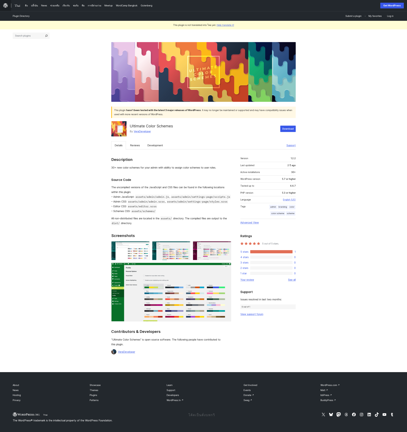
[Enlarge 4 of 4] (226, 267)
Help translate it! (225, 25)
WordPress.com (330, 385)
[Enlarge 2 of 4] (186, 245)
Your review (247, 279)
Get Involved (250, 385)
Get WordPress (392, 5)
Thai (45, 415)
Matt (324, 390)
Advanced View (249, 222)
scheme (290, 213)
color (292, 207)
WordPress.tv (175, 400)
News (16, 390)
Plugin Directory (21, 16)
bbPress (326, 395)
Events (247, 390)
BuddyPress (328, 400)
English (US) (289, 199)
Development (155, 145)
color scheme (277, 213)
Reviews (135, 145)
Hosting (17, 395)
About (16, 385)
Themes (94, 390)
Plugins (93, 395)
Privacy (17, 400)
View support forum (251, 314)
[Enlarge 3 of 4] (226, 245)
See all (292, 279)
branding (283, 207)
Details (119, 145)
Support (291, 145)
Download (288, 128)
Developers (173, 395)
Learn (169, 385)
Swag (248, 400)
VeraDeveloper (142, 131)
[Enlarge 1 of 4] (145, 245)
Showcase (95, 385)
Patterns (94, 400)
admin (273, 207)
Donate (249, 395)
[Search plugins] (46, 36)
